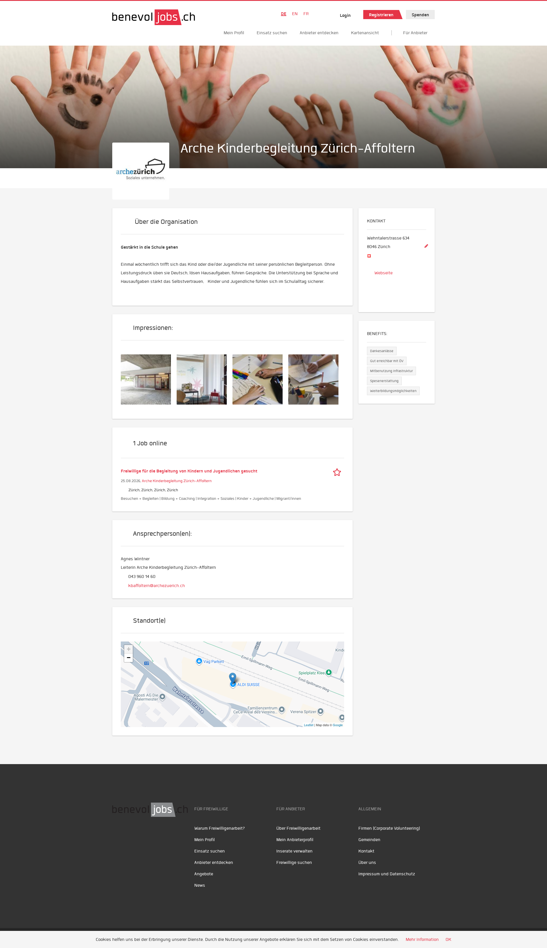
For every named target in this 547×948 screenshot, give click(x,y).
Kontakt (366, 851)
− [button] (128, 657)
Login (345, 15)
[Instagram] (155, 834)
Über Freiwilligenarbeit (298, 828)
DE (283, 14)
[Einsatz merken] (338, 471)
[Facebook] (118, 834)
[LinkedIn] (144, 834)
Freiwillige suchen (294, 862)
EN (295, 13)
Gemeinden (369, 839)
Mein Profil (234, 32)
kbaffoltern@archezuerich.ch (156, 585)
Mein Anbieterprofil (294, 839)
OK (448, 939)
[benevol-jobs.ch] (153, 17)
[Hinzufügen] (426, 246)
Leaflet (308, 724)
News (199, 885)
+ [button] (128, 649)
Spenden (420, 15)
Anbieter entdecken (319, 32)
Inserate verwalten (294, 851)
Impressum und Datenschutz (386, 873)
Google (338, 724)
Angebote (203, 873)
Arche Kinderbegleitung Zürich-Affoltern (177, 480)
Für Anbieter (415, 32)
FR (306, 13)
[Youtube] (131, 834)
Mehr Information (422, 939)
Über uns (367, 862)
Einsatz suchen (272, 32)
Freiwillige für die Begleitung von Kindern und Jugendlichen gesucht (189, 471)
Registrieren (381, 15)
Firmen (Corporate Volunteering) (389, 828)
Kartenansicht (365, 32)
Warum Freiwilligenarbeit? (219, 828)
